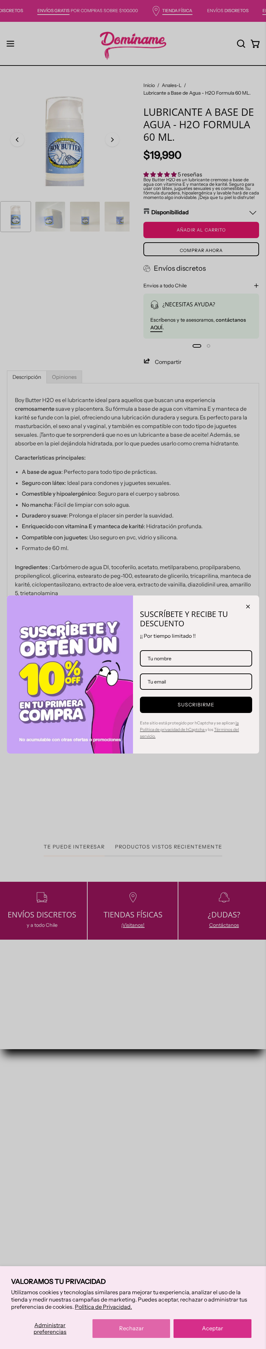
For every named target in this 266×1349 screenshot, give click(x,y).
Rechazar (131, 1328)
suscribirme (196, 705)
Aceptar (212, 1328)
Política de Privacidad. (103, 1306)
